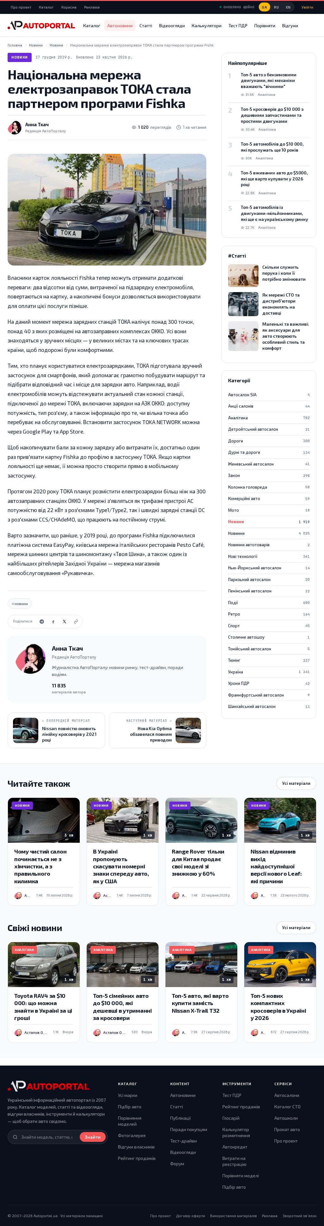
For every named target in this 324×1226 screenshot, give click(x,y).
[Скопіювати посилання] (76, 621)
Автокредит (234, 1146)
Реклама (92, 7)
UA (264, 7)
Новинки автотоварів (269, 544)
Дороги (269, 440)
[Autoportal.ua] (41, 25)
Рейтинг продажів (137, 1158)
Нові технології (269, 556)
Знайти (93, 1137)
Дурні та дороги (269, 452)
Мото (269, 510)
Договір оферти (190, 1215)
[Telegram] (42, 621)
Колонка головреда (269, 487)
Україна (269, 671)
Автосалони (286, 1095)
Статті (146, 25)
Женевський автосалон (269, 463)
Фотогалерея (132, 1135)
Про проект (21, 7)
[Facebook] (53, 621)
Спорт (269, 625)
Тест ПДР (237, 25)
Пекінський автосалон (269, 590)
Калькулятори (206, 25)
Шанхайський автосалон (269, 706)
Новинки (269, 533)
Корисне (69, 7)
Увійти (307, 7)
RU (276, 7)
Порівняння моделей (129, 1121)
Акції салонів (269, 406)
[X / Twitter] (64, 621)
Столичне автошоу (269, 637)
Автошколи (286, 1118)
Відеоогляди (172, 25)
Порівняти (264, 25)
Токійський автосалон (269, 648)
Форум (177, 1163)
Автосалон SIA (269, 394)
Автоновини (120, 25)
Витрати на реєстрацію (234, 1161)
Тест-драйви (183, 1140)
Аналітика (269, 417)
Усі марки (127, 1095)
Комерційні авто (269, 498)
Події (269, 602)
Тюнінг (269, 660)
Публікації (180, 1118)
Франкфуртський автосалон (269, 694)
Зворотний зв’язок (299, 1215)
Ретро (269, 613)
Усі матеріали (296, 783)
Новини (19, 57)
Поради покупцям (188, 1129)
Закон (269, 475)
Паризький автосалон (269, 579)
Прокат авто (287, 1129)
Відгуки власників (136, 1146)
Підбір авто (129, 1106)
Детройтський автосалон (269, 429)
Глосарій (231, 1118)
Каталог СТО (287, 1106)
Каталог (46, 7)
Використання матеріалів (233, 1215)
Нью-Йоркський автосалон (269, 567)
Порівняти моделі (240, 1175)
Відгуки (290, 25)
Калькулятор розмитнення (236, 1132)
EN (288, 7)
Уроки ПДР (269, 683)
